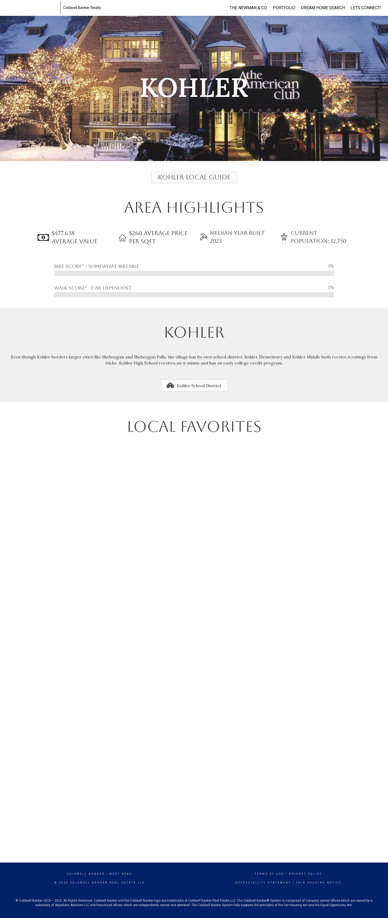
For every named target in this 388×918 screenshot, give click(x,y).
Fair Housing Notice (318, 882)
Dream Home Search (323, 7)
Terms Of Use (269, 874)
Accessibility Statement (263, 882)
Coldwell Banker (86, 874)
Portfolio (284, 7)
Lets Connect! (366, 7)
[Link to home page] (31, 8)
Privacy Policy (305, 874)
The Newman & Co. (248, 7)
